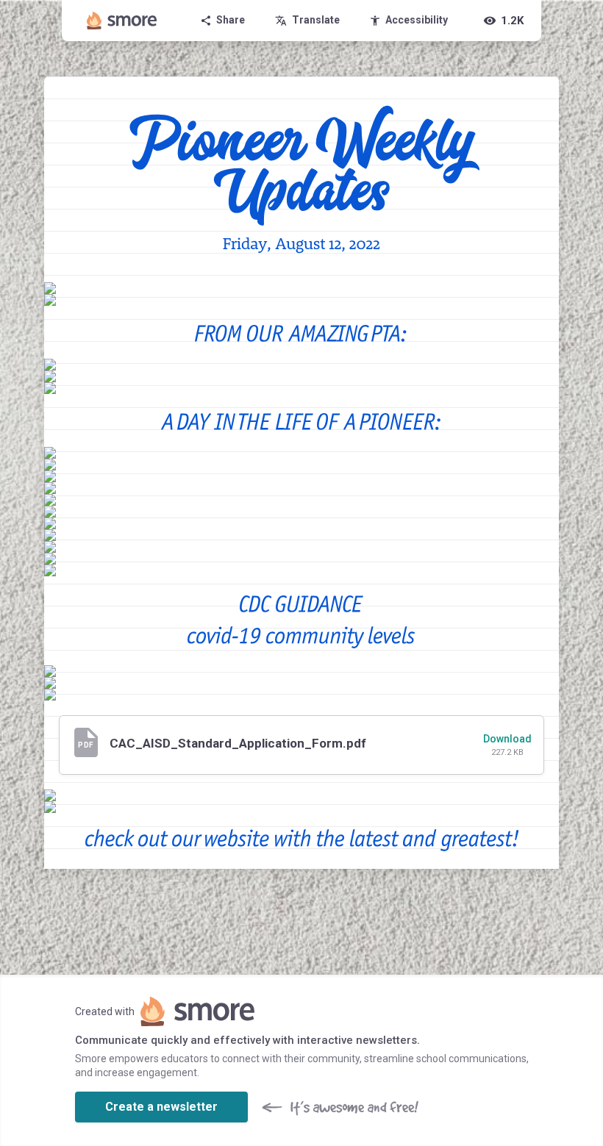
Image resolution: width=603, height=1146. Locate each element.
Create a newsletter (161, 1107)
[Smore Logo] (122, 20)
